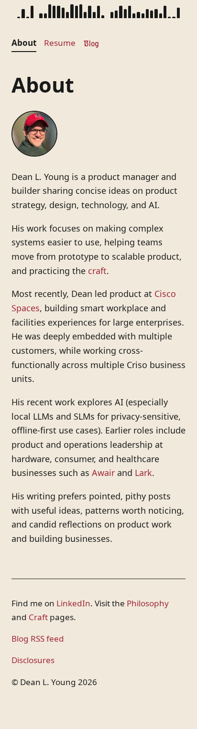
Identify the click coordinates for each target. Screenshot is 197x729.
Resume (60, 42)
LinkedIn (73, 603)
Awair (103, 472)
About (23, 42)
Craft (38, 617)
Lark (143, 472)
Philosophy (148, 603)
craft (97, 270)
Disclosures (33, 660)
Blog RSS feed (37, 638)
